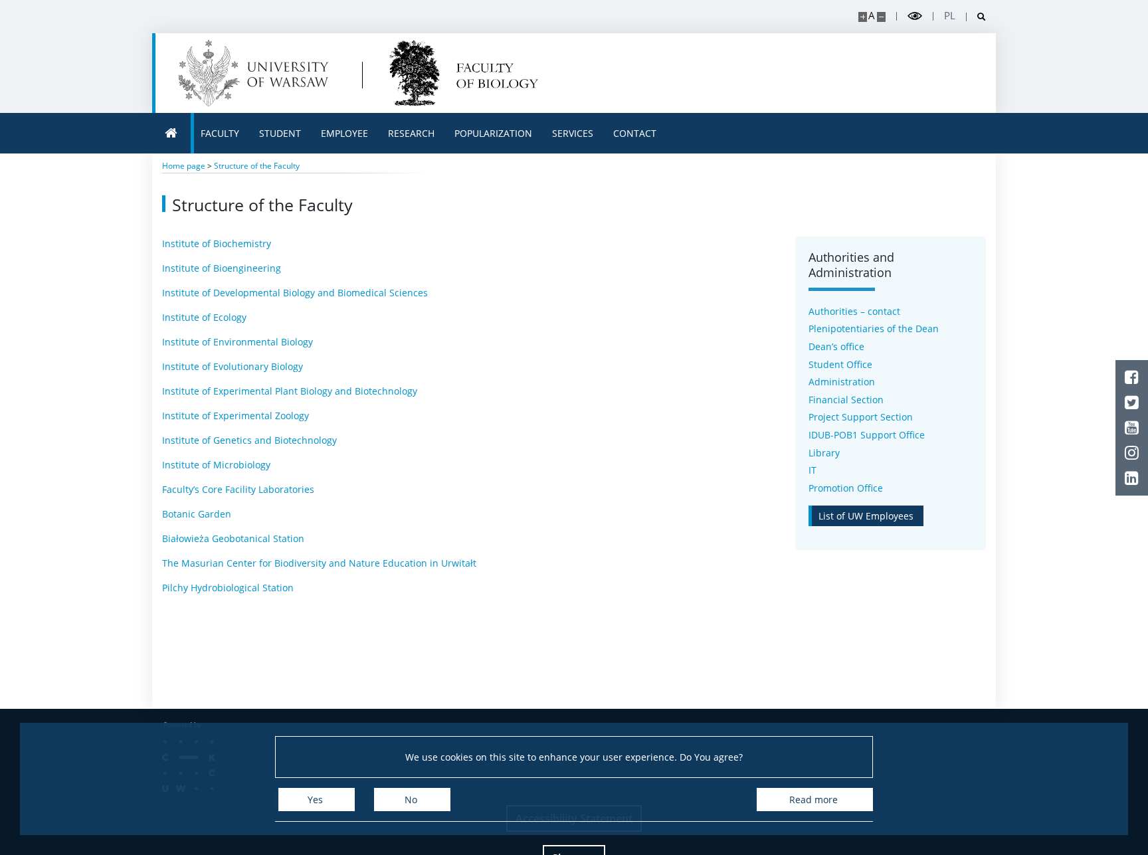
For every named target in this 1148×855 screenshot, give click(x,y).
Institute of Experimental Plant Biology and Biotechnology (289, 391)
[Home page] (171, 133)
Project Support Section (861, 417)
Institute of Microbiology (216, 464)
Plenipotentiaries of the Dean (874, 328)
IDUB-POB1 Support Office (867, 434)
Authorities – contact (854, 311)
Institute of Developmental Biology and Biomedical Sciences (295, 292)
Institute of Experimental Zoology (235, 415)
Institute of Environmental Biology (237, 341)
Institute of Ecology (204, 317)
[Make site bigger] (862, 17)
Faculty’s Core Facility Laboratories (238, 489)
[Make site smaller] (881, 17)
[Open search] (976, 17)
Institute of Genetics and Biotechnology (249, 440)
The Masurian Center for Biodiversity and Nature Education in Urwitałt (319, 563)
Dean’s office (836, 346)
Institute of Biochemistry (216, 243)
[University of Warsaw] (257, 73)
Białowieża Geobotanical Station (233, 538)
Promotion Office (846, 488)
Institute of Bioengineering (221, 268)
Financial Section (846, 399)
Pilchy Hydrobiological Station (228, 587)
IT (812, 470)
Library (824, 452)
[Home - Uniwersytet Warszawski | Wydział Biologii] (464, 73)
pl (949, 16)
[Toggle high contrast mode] (915, 16)
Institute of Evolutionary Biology (232, 366)
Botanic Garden (196, 514)
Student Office (840, 364)
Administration (842, 381)
